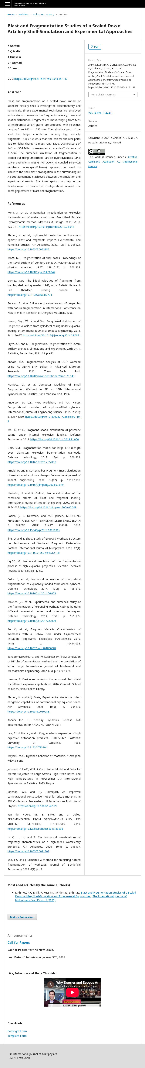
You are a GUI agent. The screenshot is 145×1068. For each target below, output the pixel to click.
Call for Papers (19, 942)
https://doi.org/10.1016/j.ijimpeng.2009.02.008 (48, 507)
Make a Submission (22, 917)
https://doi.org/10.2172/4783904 (27, 747)
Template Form (17, 1036)
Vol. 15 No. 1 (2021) (43, 14)
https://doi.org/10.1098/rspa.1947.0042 (31, 272)
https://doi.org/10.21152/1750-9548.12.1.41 (34, 553)
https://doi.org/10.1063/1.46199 (37, 806)
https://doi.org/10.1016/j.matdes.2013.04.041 (46, 226)
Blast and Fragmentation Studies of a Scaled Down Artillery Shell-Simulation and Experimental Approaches (75, 894)
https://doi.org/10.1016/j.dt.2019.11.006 (54, 439)
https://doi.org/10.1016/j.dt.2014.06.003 (32, 593)
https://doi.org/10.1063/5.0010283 (28, 711)
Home (11, 14)
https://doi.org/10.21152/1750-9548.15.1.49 (40, 79)
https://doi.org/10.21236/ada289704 (30, 295)
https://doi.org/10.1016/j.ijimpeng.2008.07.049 (36, 484)
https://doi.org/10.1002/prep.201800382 (32, 648)
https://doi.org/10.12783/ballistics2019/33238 (35, 828)
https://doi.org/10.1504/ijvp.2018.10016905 (34, 530)
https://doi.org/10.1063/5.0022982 (28, 249)
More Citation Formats (103, 94)
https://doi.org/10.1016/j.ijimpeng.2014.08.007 (51, 335)
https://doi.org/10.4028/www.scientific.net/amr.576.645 (41, 376)
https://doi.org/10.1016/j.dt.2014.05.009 (32, 621)
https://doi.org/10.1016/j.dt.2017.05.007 (32, 462)
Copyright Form (17, 1031)
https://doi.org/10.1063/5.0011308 (28, 851)
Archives (24, 14)
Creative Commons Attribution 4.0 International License (112, 161)
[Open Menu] (7, 4)
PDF (96, 46)
